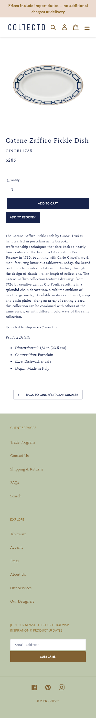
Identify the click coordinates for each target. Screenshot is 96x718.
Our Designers (22, 601)
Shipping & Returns (26, 469)
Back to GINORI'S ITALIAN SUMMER (51, 395)
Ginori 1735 (19, 151)
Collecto (53, 701)
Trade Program (22, 442)
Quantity (13, 180)
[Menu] (87, 27)
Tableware (18, 534)
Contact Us (19, 455)
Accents (16, 547)
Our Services (20, 588)
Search (16, 496)
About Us (18, 574)
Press (14, 561)
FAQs (14, 482)
